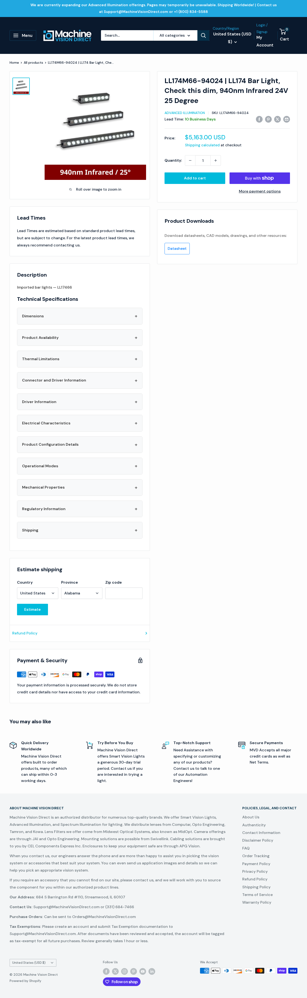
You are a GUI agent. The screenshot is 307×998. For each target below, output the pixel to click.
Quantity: (173, 160)
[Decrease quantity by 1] (190, 160)
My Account (264, 41)
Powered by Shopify (25, 981)
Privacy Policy (255, 871)
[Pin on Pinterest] (268, 119)
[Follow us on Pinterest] (133, 971)
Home (14, 62)
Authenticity (254, 824)
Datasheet (177, 248)
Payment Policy (256, 863)
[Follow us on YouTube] (142, 971)
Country (25, 582)
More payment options (260, 191)
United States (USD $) (29, 963)
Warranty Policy (256, 902)
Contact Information (261, 832)
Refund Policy (24, 633)
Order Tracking (256, 855)
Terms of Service (257, 894)
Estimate (32, 609)
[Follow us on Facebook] (106, 971)
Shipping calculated (202, 145)
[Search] (203, 35)
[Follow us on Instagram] (124, 971)
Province (69, 582)
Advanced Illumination (185, 113)
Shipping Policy (256, 887)
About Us (250, 817)
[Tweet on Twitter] (277, 119)
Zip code (113, 582)
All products (33, 62)
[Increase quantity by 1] (216, 160)
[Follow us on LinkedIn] (151, 971)
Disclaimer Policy (257, 840)
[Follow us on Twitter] (115, 971)
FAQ (246, 848)
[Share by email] (286, 119)
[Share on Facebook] (259, 119)
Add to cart (195, 178)
